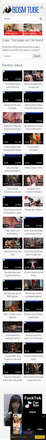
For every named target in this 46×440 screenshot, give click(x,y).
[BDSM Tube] (21, 9)
